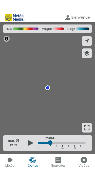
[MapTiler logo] (17, 129)
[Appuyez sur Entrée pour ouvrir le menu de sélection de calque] (87, 53)
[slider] (50, 142)
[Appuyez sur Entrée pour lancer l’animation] (30, 143)
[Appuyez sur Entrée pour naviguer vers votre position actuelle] (87, 41)
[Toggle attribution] (7, 39)
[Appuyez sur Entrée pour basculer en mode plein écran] (87, 128)
